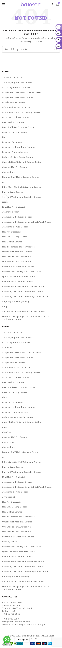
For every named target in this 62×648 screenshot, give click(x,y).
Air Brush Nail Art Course (15, 117)
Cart (4, 427)
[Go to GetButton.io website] (7, 645)
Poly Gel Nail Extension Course (18, 266)
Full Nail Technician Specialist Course (21, 197)
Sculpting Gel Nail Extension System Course (25, 296)
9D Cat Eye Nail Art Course (16, 87)
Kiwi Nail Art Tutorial (13, 207)
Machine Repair (10, 211)
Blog (4, 137)
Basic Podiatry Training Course (18, 127)
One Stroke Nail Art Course (16, 256)
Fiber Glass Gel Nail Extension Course (21, 187)
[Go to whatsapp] (7, 639)
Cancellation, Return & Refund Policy (21, 162)
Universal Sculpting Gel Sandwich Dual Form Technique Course (25, 318)
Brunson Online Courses (15, 152)
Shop (4, 306)
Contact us (8, 442)
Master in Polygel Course (15, 226)
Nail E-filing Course (12, 241)
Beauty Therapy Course (14, 132)
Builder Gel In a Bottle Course (17, 157)
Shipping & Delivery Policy (15, 301)
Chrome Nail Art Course (14, 167)
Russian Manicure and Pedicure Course (23, 286)
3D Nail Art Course (12, 77)
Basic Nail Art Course (13, 122)
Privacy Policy (9, 541)
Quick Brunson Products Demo (18, 276)
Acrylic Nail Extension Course (17, 97)
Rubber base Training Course (17, 281)
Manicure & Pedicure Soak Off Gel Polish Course (27, 222)
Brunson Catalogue (12, 142)
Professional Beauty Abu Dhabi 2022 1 (22, 271)
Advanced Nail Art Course (16, 107)
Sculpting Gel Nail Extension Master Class (24, 291)
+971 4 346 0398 (10, 618)
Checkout (7, 432)
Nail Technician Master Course (18, 246)
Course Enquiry (10, 172)
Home (5, 202)
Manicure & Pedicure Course (17, 217)
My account (8, 497)
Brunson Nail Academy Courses (18, 147)
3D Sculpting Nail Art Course (17, 82)
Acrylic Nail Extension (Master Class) (21, 92)
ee (3, 182)
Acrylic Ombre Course (13, 102)
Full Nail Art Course (12, 192)
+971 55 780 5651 (11, 614)
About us (7, 347)
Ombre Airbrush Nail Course (17, 251)
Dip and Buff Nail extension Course (20, 177)
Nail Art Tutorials (11, 231)
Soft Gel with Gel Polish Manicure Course (23, 311)
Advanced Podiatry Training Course (21, 112)
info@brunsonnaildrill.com (16, 621)
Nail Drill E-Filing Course (14, 236)
